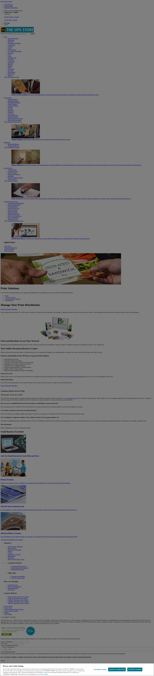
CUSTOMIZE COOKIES (100, 669)
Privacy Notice (44, 674)
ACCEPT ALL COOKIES (134, 669)
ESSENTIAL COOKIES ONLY (117, 669)
